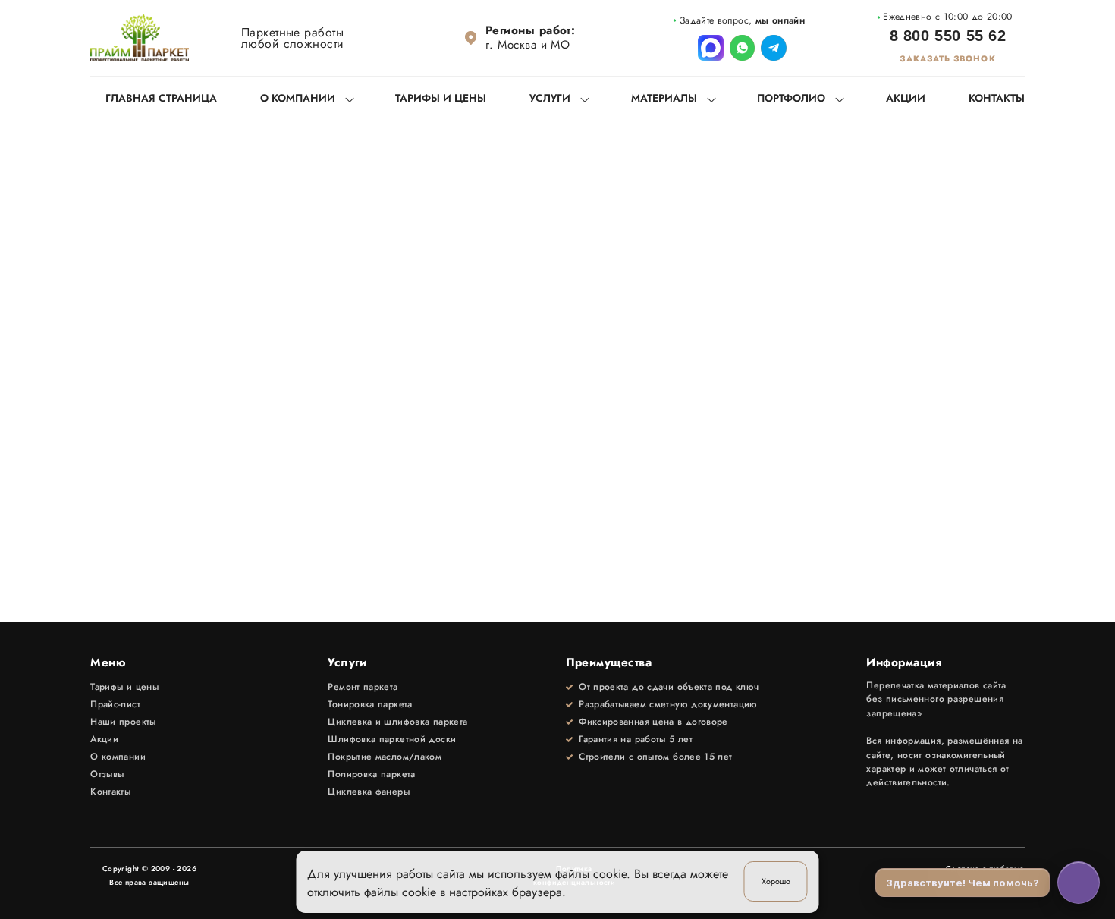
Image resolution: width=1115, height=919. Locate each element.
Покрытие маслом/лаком (384, 756)
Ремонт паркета (362, 687)
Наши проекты (122, 722)
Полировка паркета (371, 774)
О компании (297, 97)
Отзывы (107, 774)
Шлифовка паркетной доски (392, 739)
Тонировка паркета (370, 704)
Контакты (997, 97)
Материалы (664, 97)
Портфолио (791, 97)
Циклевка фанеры (369, 791)
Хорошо (776, 881)
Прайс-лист (115, 704)
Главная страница (161, 97)
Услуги (549, 97)
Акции (905, 97)
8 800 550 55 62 (948, 36)
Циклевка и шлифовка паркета (397, 722)
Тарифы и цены (440, 97)
